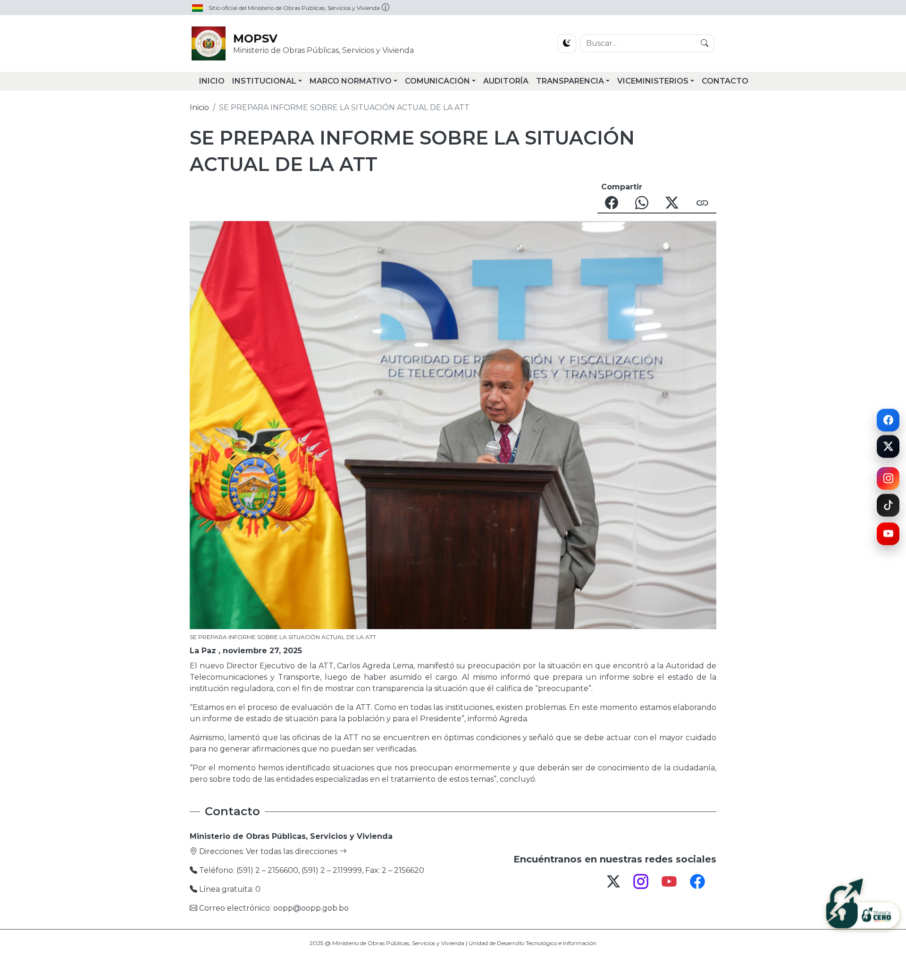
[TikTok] (888, 507)
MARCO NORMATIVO (351, 81)
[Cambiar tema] (566, 43)
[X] (888, 449)
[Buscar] (704, 43)
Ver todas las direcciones (292, 851)
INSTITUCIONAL (264, 81)
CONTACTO (725, 81)
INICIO (212, 81)
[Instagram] (888, 478)
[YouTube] (888, 538)
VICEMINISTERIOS (652, 81)
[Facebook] (888, 416)
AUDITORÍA (505, 81)
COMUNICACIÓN (437, 81)
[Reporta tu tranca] (862, 904)
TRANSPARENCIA (570, 81)
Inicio (199, 107)
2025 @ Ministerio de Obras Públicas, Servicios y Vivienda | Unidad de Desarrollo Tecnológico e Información (453, 943)
